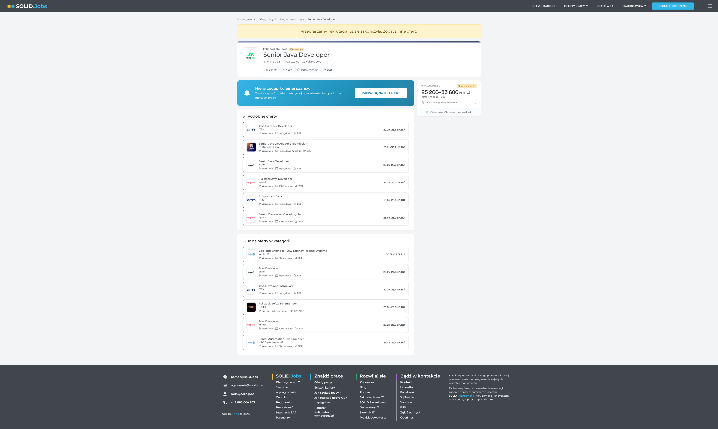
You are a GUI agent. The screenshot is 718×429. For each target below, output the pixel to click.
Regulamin (284, 402)
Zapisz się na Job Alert (381, 93)
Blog (363, 387)
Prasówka (605, 6)
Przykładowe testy (373, 417)
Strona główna (246, 19)
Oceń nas (407, 417)
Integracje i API (287, 412)
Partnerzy (283, 417)
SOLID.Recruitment (373, 402)
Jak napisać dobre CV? (330, 397)
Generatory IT (369, 407)
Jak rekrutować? (372, 397)
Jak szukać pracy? (327, 392)
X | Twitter (407, 397)
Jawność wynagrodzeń (286, 389)
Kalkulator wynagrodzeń (324, 413)
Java (301, 19)
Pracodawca (633, 6)
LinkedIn (406, 387)
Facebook (407, 392)
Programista (287, 19)
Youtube (406, 402)
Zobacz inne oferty (400, 31)
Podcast (366, 392)
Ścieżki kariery (543, 6)
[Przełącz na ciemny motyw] (700, 6)
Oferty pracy (574, 6)
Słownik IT (367, 412)
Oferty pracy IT (267, 19)
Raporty (320, 408)
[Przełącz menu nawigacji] (710, 6)
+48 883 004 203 (243, 402)
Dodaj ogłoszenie (672, 6)
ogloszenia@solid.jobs (247, 385)
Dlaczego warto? (288, 382)
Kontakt (406, 382)
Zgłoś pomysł (410, 412)
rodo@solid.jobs (242, 394)
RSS (403, 407)
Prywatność (284, 407)
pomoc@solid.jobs (244, 377)
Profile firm (322, 402)
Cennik (281, 397)
